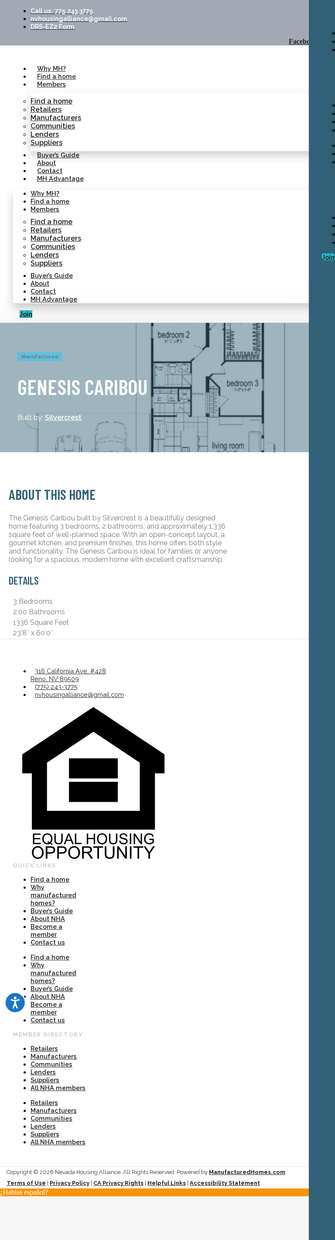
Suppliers (46, 143)
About (46, 162)
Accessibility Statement (225, 1183)
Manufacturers (56, 118)
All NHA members (58, 1087)
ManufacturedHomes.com (247, 1172)
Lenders (45, 134)
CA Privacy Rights (118, 1183)
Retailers (46, 109)
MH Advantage (60, 178)
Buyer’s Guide (58, 155)
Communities (53, 126)
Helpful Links (166, 1183)
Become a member (46, 930)
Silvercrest (63, 417)
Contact (49, 170)
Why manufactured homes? (53, 895)
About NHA (48, 918)
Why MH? (51, 68)
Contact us (48, 942)
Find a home (56, 76)
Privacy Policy (69, 1183)
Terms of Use (26, 1183)
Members (51, 84)
